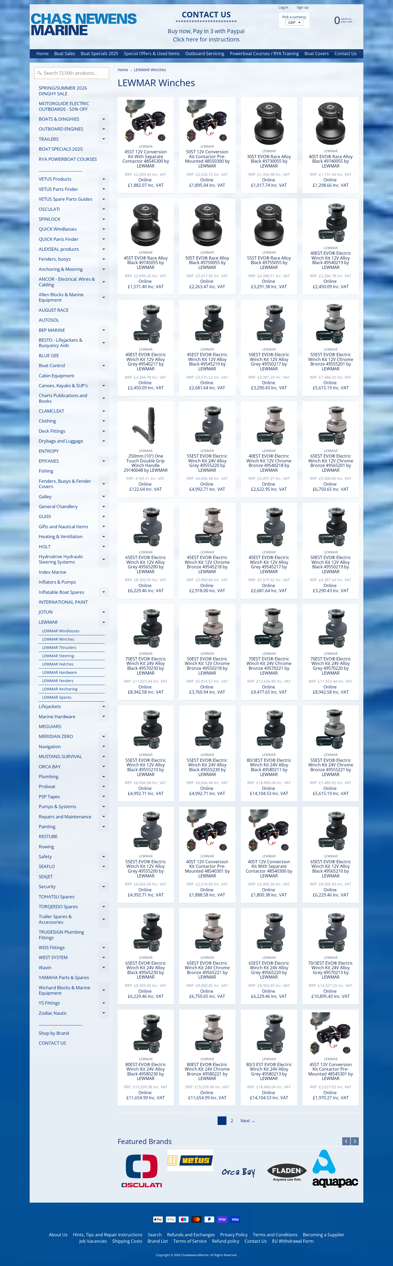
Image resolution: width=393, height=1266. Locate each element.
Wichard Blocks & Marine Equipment (74, 990)
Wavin (74, 968)
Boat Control (74, 366)
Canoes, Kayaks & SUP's (74, 386)
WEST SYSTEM (74, 958)
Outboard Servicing (204, 53)
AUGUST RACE (53, 310)
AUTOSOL (49, 320)
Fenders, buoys (74, 260)
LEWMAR (74, 623)
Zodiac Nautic (74, 1014)
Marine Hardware (74, 717)
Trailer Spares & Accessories (74, 919)
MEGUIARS (50, 726)
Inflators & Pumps (57, 582)
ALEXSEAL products (74, 250)
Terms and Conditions (275, 1235)
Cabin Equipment (56, 375)
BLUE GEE (49, 355)
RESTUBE (48, 836)
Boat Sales (64, 53)
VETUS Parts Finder (74, 190)
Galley (74, 497)
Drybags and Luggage (74, 442)
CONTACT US (52, 1043)
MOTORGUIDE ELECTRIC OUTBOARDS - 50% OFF (64, 106)
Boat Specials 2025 (99, 53)
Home (42, 53)
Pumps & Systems (74, 807)
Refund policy (225, 1241)
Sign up (303, 7)
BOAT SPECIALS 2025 (61, 149)
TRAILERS (74, 140)
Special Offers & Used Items (152, 53)
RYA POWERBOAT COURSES (68, 159)
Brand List (158, 1241)
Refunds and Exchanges (191, 1235)
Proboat (74, 787)
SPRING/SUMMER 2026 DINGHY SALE (63, 90)
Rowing (46, 846)
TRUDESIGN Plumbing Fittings (61, 934)
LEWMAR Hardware (59, 672)
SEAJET (46, 876)
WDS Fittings (74, 948)
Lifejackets (74, 707)
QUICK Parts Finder (74, 240)
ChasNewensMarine (195, 1255)
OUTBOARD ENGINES (74, 130)
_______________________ (60, 169)
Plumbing (74, 777)
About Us (58, 1235)
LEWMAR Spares (56, 697)
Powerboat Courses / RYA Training (264, 53)
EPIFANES (74, 462)
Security (74, 887)
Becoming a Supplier (323, 1235)
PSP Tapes (74, 797)
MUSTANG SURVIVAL (74, 757)
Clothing (74, 422)
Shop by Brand (54, 1033)
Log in (283, 7)
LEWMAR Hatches (58, 664)
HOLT (74, 547)
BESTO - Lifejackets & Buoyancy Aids (74, 343)
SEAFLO (74, 867)
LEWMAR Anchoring (60, 688)
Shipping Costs (127, 1241)
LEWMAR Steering (58, 655)
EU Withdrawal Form (293, 1241)
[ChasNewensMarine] (83, 25)
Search (155, 1235)
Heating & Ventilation (74, 537)
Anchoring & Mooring (74, 270)
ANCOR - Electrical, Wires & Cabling (74, 282)
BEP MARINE (74, 331)
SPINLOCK (74, 220)
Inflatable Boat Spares (74, 593)
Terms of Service (190, 1241)
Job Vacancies (93, 1241)
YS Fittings (74, 1004)
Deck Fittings (74, 432)
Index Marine (52, 572)
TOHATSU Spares (56, 897)
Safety (74, 857)
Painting (74, 827)
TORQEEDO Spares (74, 907)
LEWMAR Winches (58, 639)
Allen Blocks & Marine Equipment (74, 297)
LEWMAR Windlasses (60, 630)
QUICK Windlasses (74, 230)
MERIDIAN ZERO (74, 737)
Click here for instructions (206, 39)
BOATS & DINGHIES (74, 120)
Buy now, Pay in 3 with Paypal (206, 31)
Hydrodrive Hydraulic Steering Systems (74, 559)
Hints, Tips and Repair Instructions (107, 1235)
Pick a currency (294, 17)
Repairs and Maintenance (74, 817)
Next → (248, 1121)
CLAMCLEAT (74, 412)
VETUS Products (74, 180)
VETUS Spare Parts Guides (74, 200)
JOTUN (74, 613)
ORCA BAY (74, 767)
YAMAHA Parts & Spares (64, 977)
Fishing (46, 471)
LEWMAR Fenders (58, 680)
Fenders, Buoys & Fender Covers (74, 484)
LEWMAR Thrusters (59, 647)
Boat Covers (317, 53)
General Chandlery (74, 507)
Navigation (74, 747)
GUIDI (74, 517)
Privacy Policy (234, 1235)
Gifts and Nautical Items (74, 527)
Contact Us (345, 53)
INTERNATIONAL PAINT (63, 602)
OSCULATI (74, 210)
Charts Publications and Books (74, 398)
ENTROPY (49, 451)
